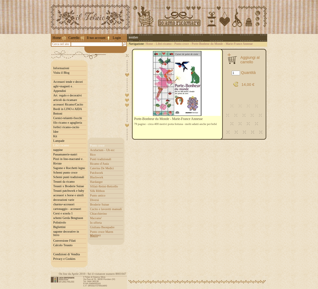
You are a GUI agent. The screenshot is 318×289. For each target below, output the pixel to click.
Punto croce (181, 43)
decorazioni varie (63, 199)
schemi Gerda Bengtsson (68, 218)
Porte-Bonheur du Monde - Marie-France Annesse (222, 43)
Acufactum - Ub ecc (102, 150)
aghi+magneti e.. (63, 86)
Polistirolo (59, 222)
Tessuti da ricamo (64, 181)
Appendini (59, 91)
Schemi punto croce (65, 172)
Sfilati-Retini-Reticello (104, 186)
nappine (58, 150)
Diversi (94, 200)
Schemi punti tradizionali (68, 177)
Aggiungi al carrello (250, 59)
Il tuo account (96, 38)
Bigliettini (59, 227)
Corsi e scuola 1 (63, 213)
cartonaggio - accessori (67, 209)
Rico (93, 154)
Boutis (94, 236)
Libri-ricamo (164, 43)
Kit (55, 136)
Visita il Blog (61, 72)
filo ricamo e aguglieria (67, 122)
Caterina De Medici (102, 168)
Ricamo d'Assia (99, 163)
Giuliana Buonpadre (102, 227)
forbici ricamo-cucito (66, 127)
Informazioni (61, 68)
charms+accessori (63, 204)
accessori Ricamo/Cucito (68, 104)
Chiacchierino (98, 213)
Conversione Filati (64, 240)
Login (117, 38)
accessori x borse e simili (68, 195)
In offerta (96, 222)
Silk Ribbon (97, 191)
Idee (55, 131)
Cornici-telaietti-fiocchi (67, 118)
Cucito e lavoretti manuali (106, 209)
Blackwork (96, 177)
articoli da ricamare (65, 100)
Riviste (57, 163)
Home (57, 38)
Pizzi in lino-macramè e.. (68, 159)
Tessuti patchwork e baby (68, 190)
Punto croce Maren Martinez (101, 233)
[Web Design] (64, 280)
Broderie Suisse (99, 204)
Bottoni (57, 113)
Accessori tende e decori (68, 81)
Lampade (58, 140)
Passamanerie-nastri (65, 154)
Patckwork (96, 172)
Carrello (73, 38)
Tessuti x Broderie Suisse (68, 186)
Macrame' (96, 218)
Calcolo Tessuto (62, 245)
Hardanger (96, 182)
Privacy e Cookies (64, 258)
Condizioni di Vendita (66, 254)
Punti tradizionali (100, 159)
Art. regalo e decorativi (67, 95)
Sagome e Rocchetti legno (69, 168)
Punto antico (97, 195)
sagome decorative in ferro (66, 233)
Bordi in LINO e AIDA (67, 109)
